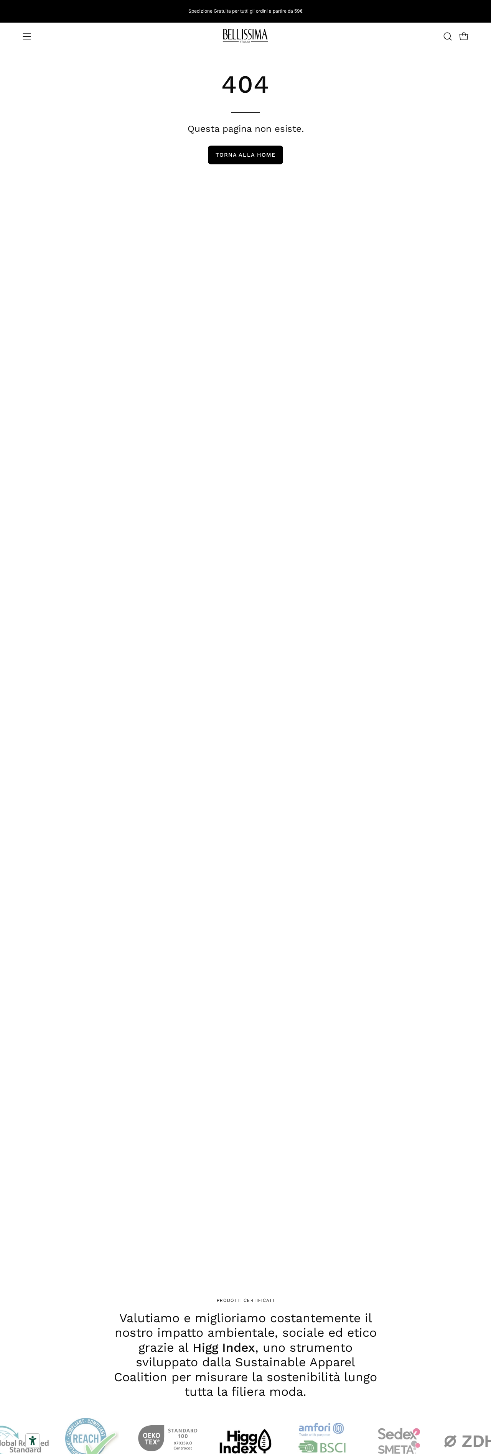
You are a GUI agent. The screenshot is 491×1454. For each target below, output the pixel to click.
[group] (245, 11)
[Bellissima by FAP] (245, 36)
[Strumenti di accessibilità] (32, 1440)
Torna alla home (245, 155)
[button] (448, 36)
